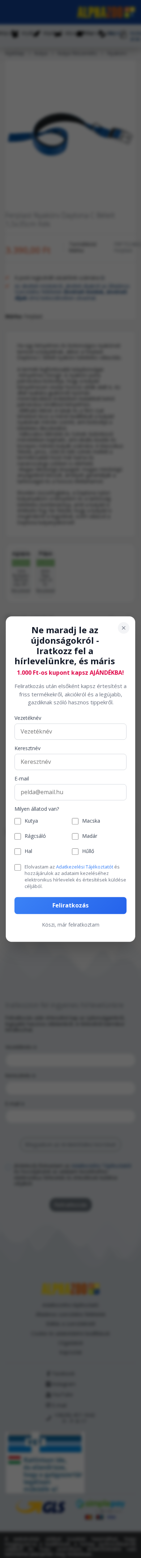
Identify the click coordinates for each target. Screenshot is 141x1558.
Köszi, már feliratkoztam (70, 924)
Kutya (31, 821)
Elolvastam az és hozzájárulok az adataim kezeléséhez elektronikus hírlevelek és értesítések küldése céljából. (75, 876)
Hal (28, 852)
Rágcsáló (35, 836)
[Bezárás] (123, 628)
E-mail (21, 779)
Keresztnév (27, 748)
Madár (89, 836)
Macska (91, 821)
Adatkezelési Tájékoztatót (84, 866)
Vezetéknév (27, 718)
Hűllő (88, 852)
